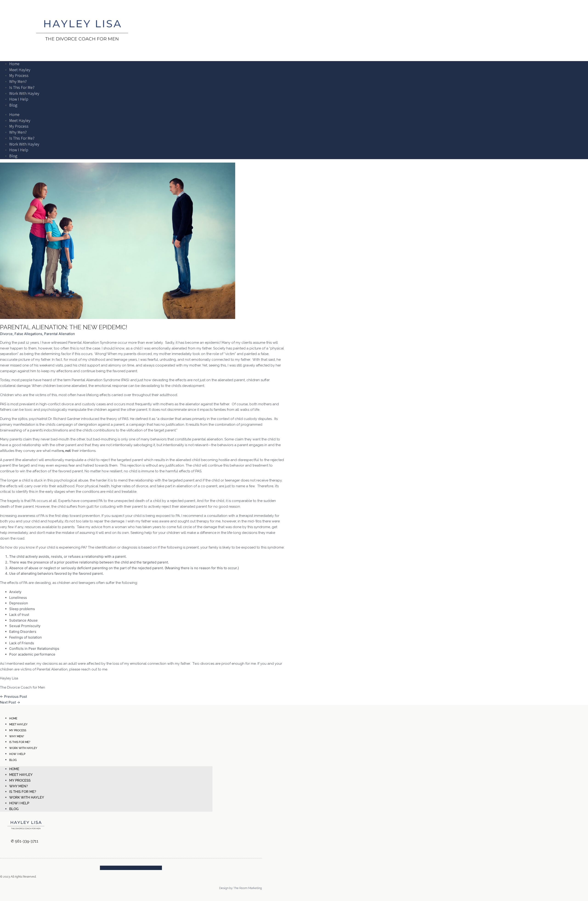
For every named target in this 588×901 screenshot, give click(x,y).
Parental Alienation (59, 334)
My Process (18, 75)
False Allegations (28, 334)
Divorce (6, 334)
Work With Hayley (24, 93)
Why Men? (18, 81)
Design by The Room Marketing (240, 888)
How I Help (18, 99)
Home (14, 63)
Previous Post (13, 696)
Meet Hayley (19, 69)
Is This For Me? (21, 87)
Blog (13, 105)
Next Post (10, 702)
